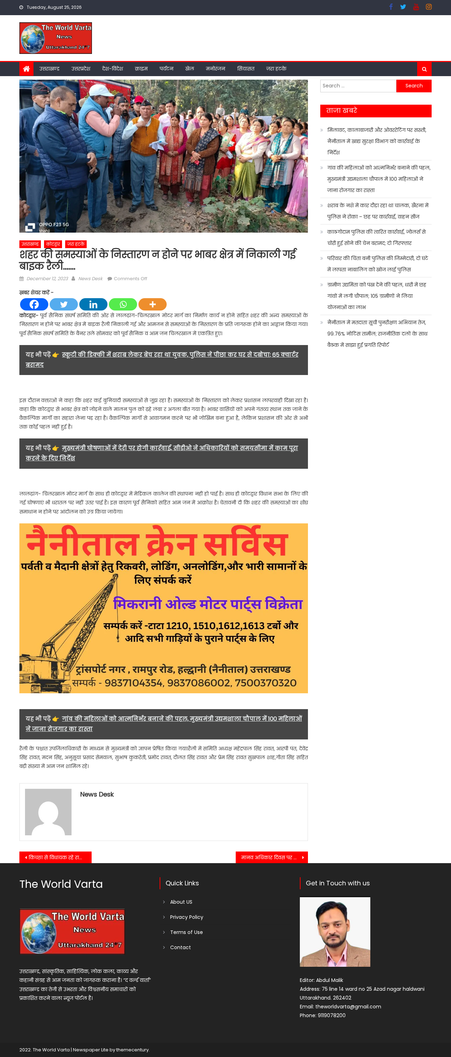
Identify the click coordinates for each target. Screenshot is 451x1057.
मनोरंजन (215, 68)
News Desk (90, 278)
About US (181, 901)
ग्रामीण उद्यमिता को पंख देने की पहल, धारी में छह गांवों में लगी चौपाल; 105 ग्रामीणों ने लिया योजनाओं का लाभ (376, 296)
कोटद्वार (53, 244)
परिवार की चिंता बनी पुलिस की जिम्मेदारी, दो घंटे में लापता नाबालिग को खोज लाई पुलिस (377, 264)
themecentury (132, 1049)
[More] (152, 304)
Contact (180, 947)
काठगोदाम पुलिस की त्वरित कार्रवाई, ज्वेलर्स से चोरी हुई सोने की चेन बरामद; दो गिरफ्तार (376, 237)
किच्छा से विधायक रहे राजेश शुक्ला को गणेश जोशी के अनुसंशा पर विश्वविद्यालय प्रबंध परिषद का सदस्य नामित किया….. (60, 857)
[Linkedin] (93, 304)
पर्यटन (166, 68)
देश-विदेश (112, 68)
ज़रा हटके (276, 68)
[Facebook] (34, 304)
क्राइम (141, 68)
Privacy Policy (186, 917)
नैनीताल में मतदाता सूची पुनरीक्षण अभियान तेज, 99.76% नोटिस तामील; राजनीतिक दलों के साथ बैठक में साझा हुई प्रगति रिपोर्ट (377, 334)
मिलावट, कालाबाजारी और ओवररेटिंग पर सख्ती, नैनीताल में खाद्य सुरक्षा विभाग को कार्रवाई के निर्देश (376, 141)
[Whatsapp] (123, 304)
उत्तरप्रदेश (81, 68)
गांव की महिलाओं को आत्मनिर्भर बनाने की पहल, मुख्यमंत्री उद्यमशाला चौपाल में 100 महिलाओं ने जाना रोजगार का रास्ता (379, 179)
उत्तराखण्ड (49, 68)
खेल (189, 68)
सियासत (245, 68)
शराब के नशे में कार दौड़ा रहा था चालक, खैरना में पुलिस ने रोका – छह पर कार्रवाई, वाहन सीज (377, 211)
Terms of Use (186, 932)
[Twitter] (64, 304)
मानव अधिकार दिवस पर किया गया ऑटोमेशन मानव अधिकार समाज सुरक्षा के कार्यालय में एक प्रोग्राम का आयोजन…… (274, 857)
